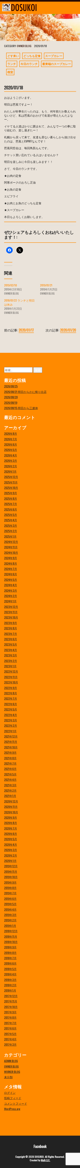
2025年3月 (10, 525)
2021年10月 (11, 747)
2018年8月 (10, 952)
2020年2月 (10, 855)
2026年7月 (10, 439)
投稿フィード (12, 1098)
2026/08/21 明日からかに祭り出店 (25, 391)
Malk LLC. (45, 1160)
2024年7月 (10, 568)
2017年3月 (10, 1044)
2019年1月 (10, 925)
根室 (10, 72)
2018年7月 (10, 958)
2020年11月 (11, 806)
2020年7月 (10, 828)
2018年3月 (10, 979)
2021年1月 (10, 795)
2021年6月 (10, 768)
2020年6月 (10, 833)
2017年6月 (10, 1028)
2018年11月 (10, 936)
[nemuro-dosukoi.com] (30, 7)
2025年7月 (10, 504)
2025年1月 (10, 536)
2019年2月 (10, 920)
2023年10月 (11, 617)
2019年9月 (10, 882)
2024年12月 (11, 541)
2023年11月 (11, 612)
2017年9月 (10, 1012)
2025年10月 (11, 487)
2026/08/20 (11, 397)
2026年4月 (10, 455)
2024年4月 (10, 585)
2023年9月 (10, 623)
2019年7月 (10, 893)
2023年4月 (10, 650)
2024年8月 (10, 563)
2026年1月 (10, 471)
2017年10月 (11, 1007)
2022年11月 (11, 677)
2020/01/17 (26, 330)
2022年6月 (10, 704)
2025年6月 (10, 509)
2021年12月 (11, 736)
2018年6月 (10, 963)
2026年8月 (10, 433)
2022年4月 (10, 715)
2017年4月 (10, 1039)
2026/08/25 (11, 386)
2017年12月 (11, 996)
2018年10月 (11, 942)
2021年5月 (10, 774)
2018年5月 (10, 969)
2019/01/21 (46, 285)
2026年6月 (10, 444)
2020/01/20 (68, 330)
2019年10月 (11, 877)
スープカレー (53, 55)
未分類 (8, 1077)
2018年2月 (10, 985)
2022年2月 (10, 725)
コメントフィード (15, 1103)
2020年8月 (10, 823)
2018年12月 (11, 931)
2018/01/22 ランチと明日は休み (19, 302)
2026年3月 (10, 460)
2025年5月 (10, 514)
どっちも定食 (32, 55)
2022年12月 (11, 671)
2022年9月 (10, 688)
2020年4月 (10, 844)
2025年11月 (11, 482)
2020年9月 (10, 817)
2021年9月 (10, 752)
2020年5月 (10, 839)
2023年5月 (10, 644)
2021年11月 (10, 741)
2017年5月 (10, 1034)
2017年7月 (10, 1023)
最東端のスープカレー (56, 63)
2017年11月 (10, 1001)
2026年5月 (10, 449)
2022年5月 (10, 709)
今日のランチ (29, 63)
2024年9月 (10, 558)
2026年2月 (10, 466)
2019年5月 (10, 904)
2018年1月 (10, 990)
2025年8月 (10, 498)
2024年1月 (10, 601)
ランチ (11, 63)
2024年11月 (11, 547)
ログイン (10, 1092)
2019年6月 (10, 898)
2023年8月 (10, 628)
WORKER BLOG (12, 1071)
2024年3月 (10, 590)
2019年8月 (10, 887)
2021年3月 (10, 785)
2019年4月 (10, 909)
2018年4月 (10, 974)
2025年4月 (10, 520)
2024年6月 (10, 574)
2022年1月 (10, 731)
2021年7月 (10, 763)
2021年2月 (10, 790)
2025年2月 (10, 531)
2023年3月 (10, 655)
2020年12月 (11, 801)
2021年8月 (10, 758)
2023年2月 (10, 660)
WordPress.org (12, 1109)
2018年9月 (10, 947)
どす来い (13, 55)
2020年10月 (11, 812)
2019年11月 (10, 871)
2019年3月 (10, 915)
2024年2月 (10, 596)
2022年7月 (10, 698)
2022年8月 (10, 693)
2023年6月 (10, 639)
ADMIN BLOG (11, 1061)
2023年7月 (10, 633)
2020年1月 (10, 860)
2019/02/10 (10, 285)
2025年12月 (11, 476)
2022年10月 (11, 682)
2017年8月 (10, 1017)
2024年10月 (11, 552)
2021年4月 (10, 779)
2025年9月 (10, 493)
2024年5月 (10, 579)
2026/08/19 (10, 402)
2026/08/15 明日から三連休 (21, 408)
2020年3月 (10, 850)
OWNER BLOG (24, 46)
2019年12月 (11, 866)
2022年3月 (10, 720)
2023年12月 (11, 606)
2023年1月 (10, 666)
